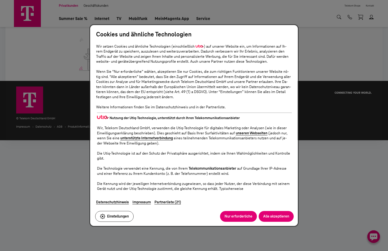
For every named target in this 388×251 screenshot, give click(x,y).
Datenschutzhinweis (112, 202)
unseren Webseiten (251, 133)
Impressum (141, 202)
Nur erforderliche (238, 216)
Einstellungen (118, 216)
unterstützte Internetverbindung (146, 138)
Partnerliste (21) (167, 202)
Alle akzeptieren (276, 216)
